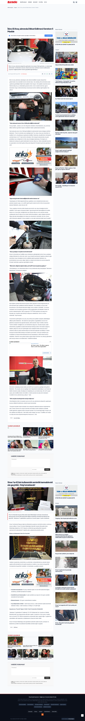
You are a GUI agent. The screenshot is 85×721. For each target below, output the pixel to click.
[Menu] (76, 2)
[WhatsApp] (47, 74)
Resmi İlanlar (23, 2)
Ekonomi (35, 2)
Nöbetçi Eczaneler (47, 706)
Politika (41, 2)
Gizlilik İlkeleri (47, 711)
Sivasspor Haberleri (38, 704)
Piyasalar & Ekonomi (55, 704)
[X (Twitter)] (49, 74)
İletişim (40, 711)
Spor (45, 2)
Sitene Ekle (54, 711)
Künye (35, 711)
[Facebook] (52, 74)
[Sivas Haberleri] (12, 2)
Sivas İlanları (46, 704)
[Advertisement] (42, 17)
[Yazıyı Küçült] (45, 74)
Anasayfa (11, 7)
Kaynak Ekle (49, 35)
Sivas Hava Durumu (38, 706)
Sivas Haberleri (30, 704)
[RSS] (42, 714)
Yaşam (15, 7)
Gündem (30, 2)
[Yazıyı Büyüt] (42, 74)
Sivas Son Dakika (22, 704)
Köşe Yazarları (63, 704)
